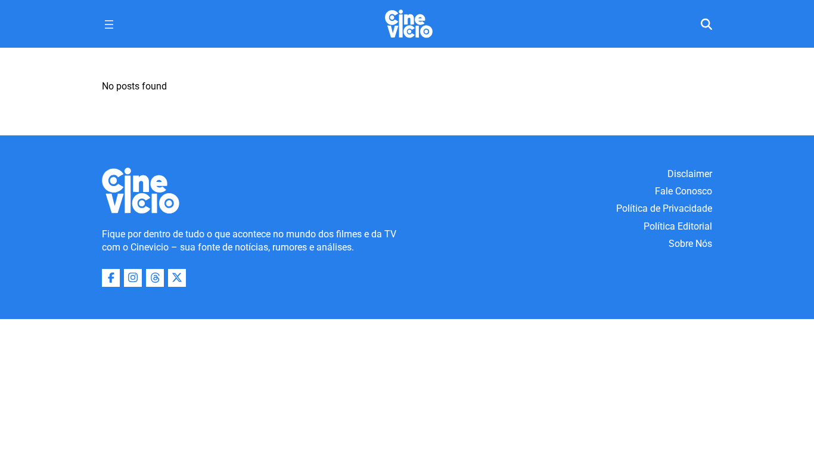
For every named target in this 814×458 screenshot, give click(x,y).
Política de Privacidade (664, 208)
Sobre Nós (690, 243)
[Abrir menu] (109, 24)
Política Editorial (678, 226)
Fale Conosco (683, 191)
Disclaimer (689, 174)
